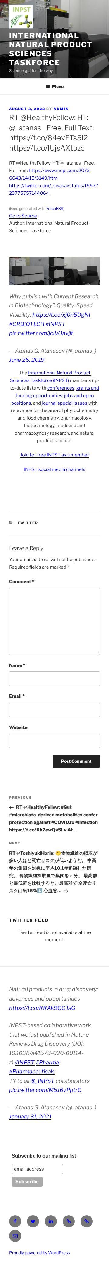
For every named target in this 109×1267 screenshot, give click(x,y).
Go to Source (23, 216)
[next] (92, 271)
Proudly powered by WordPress (39, 1252)
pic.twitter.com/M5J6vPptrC (45, 1090)
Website (18, 727)
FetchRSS (54, 208)
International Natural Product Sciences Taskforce (51, 49)
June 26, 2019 (27, 360)
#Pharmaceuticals (32, 1071)
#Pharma (47, 1062)
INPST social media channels (54, 469)
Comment (21, 581)
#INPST (55, 324)
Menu (58, 86)
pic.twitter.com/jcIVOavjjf (41, 333)
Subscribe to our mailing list (44, 1155)
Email (17, 696)
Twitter (28, 523)
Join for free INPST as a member (54, 455)
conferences (60, 388)
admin (61, 109)
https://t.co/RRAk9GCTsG (42, 1008)
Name (17, 665)
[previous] (17, 271)
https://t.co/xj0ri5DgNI (61, 315)
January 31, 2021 (30, 1116)
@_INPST (42, 1081)
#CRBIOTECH (26, 324)
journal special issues (65, 403)
